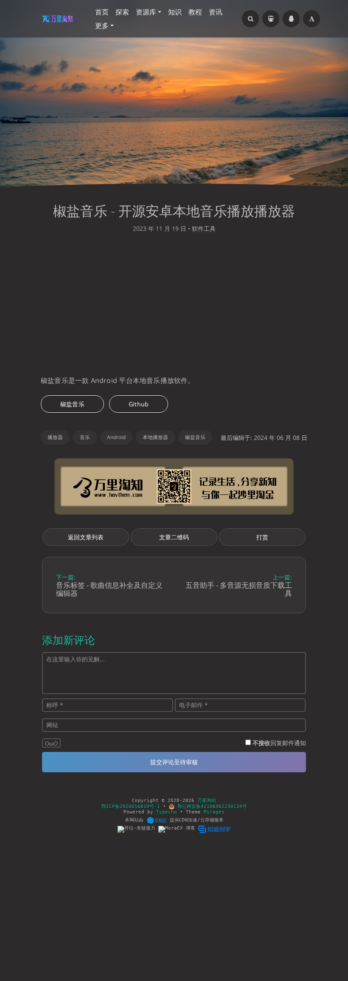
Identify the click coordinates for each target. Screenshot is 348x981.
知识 (175, 12)
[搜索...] (250, 18)
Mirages (214, 812)
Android (116, 437)
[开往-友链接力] (138, 829)
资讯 (215, 12)
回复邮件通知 (279, 743)
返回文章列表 (86, 537)
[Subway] (270, 18)
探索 (122, 12)
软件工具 (204, 228)
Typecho (166, 812)
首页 (102, 12)
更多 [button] (102, 25)
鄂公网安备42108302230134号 (210, 806)
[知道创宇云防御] (214, 829)
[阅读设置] (311, 18)
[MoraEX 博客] (178, 829)
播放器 (55, 437)
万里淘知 (206, 800)
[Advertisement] (174, 306)
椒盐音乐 (72, 404)
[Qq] (291, 18)
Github (139, 404)
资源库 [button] (146, 12)
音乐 (85, 437)
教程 (195, 12)
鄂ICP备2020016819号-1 (130, 806)
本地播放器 (155, 437)
